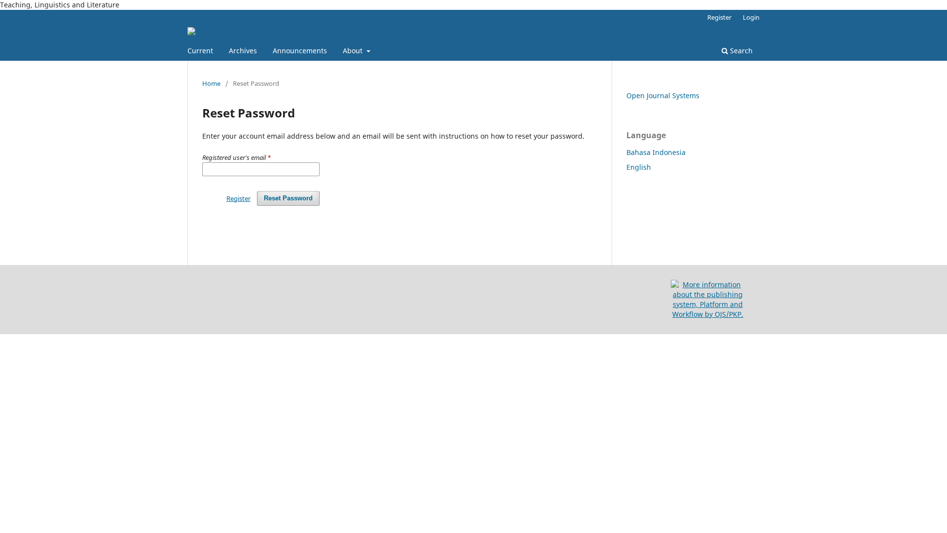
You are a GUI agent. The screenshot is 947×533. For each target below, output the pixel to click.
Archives (243, 50)
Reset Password (288, 198)
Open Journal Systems (662, 95)
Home (211, 83)
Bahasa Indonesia (656, 152)
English (638, 167)
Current (200, 50)
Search (740, 50)
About (353, 50)
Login (751, 17)
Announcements (300, 50)
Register (719, 17)
